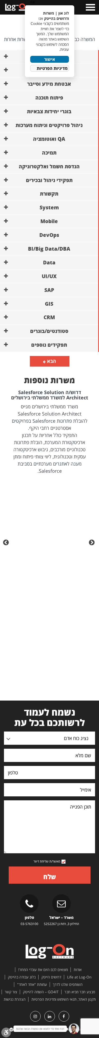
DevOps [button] (49, 235)
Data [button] (49, 262)
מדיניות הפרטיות (52, 68)
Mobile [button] (49, 221)
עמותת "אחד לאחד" (32, 984)
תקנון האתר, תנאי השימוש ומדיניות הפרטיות (63, 999)
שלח (49, 876)
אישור (49, 59)
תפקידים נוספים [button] (49, 344)
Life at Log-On (79, 977)
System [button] (49, 207)
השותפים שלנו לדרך (68, 984)
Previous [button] (92, 542)
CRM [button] (49, 317)
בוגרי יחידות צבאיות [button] (49, 111)
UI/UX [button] (49, 276)
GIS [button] (49, 303)
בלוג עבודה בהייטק (22, 977)
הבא (51, 361)
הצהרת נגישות (15, 999)
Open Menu (90, 7)
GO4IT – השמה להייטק (41, 992)
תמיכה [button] (49, 152)
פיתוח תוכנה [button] (49, 97)
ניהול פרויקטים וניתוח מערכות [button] (49, 125)
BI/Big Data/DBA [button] (49, 248)
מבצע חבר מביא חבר (79, 992)
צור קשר (11, 992)
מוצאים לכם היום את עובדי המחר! (43, 969)
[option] (49, 432)
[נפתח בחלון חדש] (64, 1016)
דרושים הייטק (51, 977)
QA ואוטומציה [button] (49, 139)
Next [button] (6, 542)
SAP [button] (49, 290)
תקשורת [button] (49, 193)
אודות (78, 969)
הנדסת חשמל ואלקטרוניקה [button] (49, 166)
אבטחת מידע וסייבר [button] (49, 83)
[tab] (49, 84)
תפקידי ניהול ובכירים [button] (49, 180)
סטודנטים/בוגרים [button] (49, 331)
